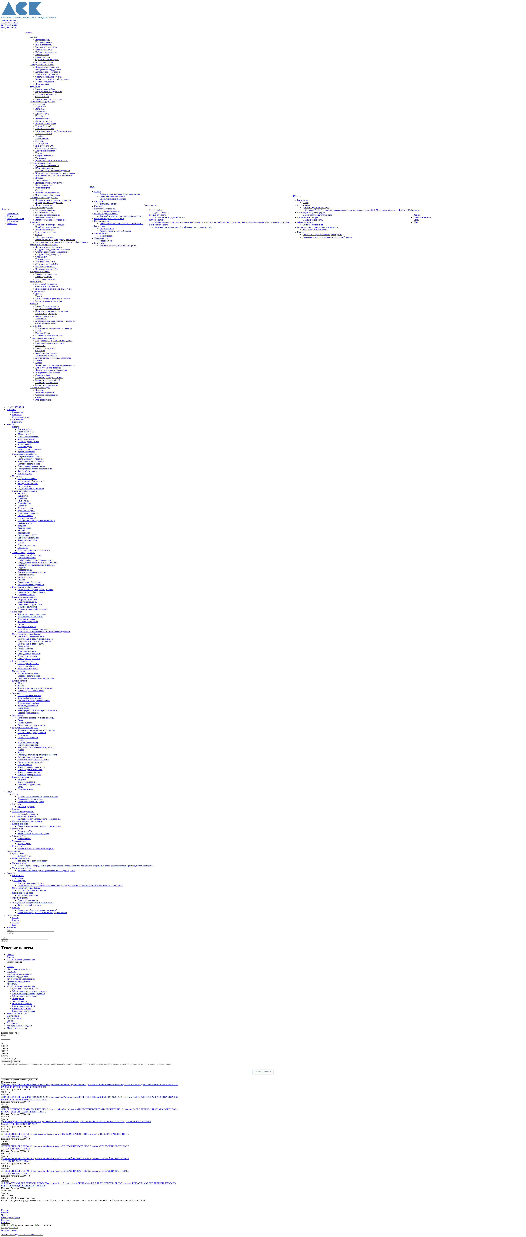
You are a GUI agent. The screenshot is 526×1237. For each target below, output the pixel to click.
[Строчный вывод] (18, 1082)
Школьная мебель (43, 45)
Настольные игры (43, 185)
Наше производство (10, 1217)
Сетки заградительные (45, 148)
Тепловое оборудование (46, 74)
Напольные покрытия (45, 123)
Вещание (39, 390)
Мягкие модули (42, 57)
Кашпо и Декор (42, 333)
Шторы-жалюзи (37, 291)
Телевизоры (40, 318)
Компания (7, 209)
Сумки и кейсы (42, 375)
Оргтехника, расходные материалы (51, 311)
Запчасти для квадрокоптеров (49, 377)
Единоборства (42, 114)
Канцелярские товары (40, 271)
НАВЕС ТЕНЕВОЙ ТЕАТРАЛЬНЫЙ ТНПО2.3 (23, 1112)
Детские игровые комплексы (48, 247)
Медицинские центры (307, 217)
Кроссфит (40, 116)
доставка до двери (108, 204)
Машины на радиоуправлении (49, 343)
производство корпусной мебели (170, 217)
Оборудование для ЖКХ (46, 264)
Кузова (38, 360)
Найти (10, 933)
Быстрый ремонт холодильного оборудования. (121, 216)
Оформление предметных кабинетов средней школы (327, 237)
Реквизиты (12, 223)
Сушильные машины (45, 212)
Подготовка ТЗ (107, 228)
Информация (414, 210)
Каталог (28, 33)
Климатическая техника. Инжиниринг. (118, 246)
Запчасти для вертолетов (46, 385)
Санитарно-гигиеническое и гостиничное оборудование (61, 242)
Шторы (38, 294)
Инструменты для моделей (47, 373)
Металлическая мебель (46, 47)
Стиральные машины (45, 210)
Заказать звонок (8, 20)
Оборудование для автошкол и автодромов (55, 173)
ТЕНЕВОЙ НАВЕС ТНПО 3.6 (15, 1149)
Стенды (39, 190)
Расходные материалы (45, 94)
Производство (151, 205)
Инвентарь (35, 222)
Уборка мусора (101, 238)
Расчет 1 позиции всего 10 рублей (116, 231)
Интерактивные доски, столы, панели (53, 200)
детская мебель (161, 212)
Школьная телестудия (40, 387)
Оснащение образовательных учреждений (322, 234)
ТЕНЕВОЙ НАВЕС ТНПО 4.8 (15, 1161)
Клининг (98, 206)
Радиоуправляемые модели (42, 338)
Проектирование (102, 221)
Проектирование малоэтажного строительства (121, 223)
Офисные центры (305, 222)
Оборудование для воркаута (48, 254)
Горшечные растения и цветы (49, 336)
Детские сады (303, 205)
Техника (34, 303)
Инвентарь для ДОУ (44, 146)
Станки (38, 234)
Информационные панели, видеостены (53, 289)
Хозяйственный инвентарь (47, 227)
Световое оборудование (46, 286)
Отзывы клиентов (15, 218)
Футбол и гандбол (43, 121)
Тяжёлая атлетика (43, 133)
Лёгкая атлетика (43, 119)
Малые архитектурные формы (44, 244)
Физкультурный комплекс (315, 229)
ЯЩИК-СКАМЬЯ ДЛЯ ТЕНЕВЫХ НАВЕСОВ (23, 1186)
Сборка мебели (101, 233)
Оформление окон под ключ (113, 199)
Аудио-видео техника (45, 316)
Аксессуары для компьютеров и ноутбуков (55, 321)
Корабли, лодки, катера (46, 353)
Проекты (296, 195)
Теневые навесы (43, 259)
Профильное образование (47, 193)
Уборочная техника (44, 237)
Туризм (38, 153)
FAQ (416, 222)
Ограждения (41, 257)
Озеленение (35, 326)
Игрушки (39, 178)
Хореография (41, 143)
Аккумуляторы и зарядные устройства (53, 358)
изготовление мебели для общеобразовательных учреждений (183, 227)
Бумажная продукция (45, 279)
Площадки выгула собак (46, 269)
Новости (418, 217)
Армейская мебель (44, 62)
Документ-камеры (43, 205)
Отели (305, 202)
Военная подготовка (45, 266)
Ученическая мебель (158, 225)
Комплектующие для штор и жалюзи (52, 299)
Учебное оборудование (40, 163)
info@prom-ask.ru (9, 25)
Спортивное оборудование (42, 101)
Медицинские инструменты (48, 99)
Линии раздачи (42, 84)
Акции (417, 215)
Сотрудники (12, 221)
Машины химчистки (45, 217)
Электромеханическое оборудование (52, 79)
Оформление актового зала (112, 196)
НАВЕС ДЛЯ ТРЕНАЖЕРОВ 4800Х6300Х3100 (23, 1099)
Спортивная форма (44, 156)
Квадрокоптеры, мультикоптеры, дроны (53, 340)
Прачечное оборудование (41, 207)
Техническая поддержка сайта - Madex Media (22, 1234)
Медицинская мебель (45, 89)
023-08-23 (9, 22)
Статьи (417, 220)
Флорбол (39, 136)
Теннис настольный (44, 128)
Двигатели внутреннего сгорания (51, 370)
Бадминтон (40, 106)
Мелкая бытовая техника (47, 306)
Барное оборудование (45, 82)
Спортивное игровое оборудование (51, 252)
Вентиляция (99, 243)
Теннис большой (43, 126)
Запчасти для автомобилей (47, 380)
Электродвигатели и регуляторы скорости (55, 365)
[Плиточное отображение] (17, 1082)
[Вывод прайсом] (19, 1082)
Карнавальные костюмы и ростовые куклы (120, 194)
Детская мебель (42, 40)
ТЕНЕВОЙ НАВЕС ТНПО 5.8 (15, 1173)
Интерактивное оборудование (44, 197)
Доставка (98, 201)
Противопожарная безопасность (109, 218)
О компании (12, 213)
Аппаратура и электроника (48, 368)
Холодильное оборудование (48, 72)
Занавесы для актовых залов (48, 301)
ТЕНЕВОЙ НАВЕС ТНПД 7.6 (15, 1136)
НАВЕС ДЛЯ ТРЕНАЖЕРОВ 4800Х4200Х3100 (23, 1087)
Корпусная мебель (43, 42)
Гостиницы (302, 200)
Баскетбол (40, 104)
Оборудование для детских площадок (52, 249)
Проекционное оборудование (49, 202)
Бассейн (39, 141)
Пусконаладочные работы (106, 213)
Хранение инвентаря (45, 151)
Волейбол (40, 109)
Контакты (426, 217)
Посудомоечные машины (47, 67)
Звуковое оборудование (46, 284)
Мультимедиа (36, 281)
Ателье (97, 191)
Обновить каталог (263, 1072)
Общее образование (44, 168)
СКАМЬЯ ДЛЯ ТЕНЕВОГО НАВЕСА (19, 1124)
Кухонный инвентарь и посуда (49, 225)
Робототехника (42, 180)
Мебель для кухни (43, 49)
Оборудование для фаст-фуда (48, 77)
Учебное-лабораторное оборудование (52, 170)
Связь (38, 397)
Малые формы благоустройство (317, 215)
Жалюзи (39, 296)
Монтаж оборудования (104, 209)
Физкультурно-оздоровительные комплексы (317, 227)
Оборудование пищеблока (42, 64)
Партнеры (11, 216)
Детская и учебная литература (49, 183)
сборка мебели (106, 236)
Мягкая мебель (42, 54)
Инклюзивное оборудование (48, 195)
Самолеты (40, 350)
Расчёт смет (99, 226)
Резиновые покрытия (45, 262)
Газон (38, 331)
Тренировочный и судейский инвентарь (54, 131)
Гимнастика (40, 111)
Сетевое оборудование (45, 323)
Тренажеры (40, 158)
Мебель (33, 37)
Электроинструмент (44, 229)
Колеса (38, 363)
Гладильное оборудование (47, 215)
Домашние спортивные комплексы (51, 160)
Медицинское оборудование (48, 91)
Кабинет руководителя (46, 52)
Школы (300, 232)
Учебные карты (42, 188)
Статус (4, 1056)
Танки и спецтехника (45, 348)
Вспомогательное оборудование (50, 220)
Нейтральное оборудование (48, 69)
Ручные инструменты (45, 232)
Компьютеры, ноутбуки (46, 313)
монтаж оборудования (110, 211)
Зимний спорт (42, 138)
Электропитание (43, 400)
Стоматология (42, 96)
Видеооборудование (44, 392)
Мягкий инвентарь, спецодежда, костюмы (55, 239)
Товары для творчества (46, 274)
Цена (3, 1035)
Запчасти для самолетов (46, 382)
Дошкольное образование (47, 165)
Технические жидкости (46, 355)
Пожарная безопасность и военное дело (53, 175)
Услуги (92, 187)
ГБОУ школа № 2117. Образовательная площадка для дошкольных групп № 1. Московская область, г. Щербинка (355, 210)
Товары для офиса (43, 276)
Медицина (35, 86)
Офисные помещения (313, 225)
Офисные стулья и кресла (47, 59)
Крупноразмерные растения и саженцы (53, 328)
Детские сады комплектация (316, 207)
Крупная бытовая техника (47, 308)
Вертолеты (40, 345)
